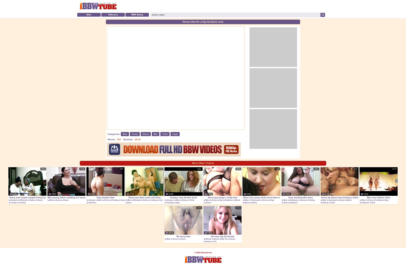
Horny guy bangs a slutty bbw (222, 197)
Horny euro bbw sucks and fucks (144, 197)
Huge (175, 134)
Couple (13, 203)
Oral (161, 200)
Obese (66, 200)
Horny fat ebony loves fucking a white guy (339, 199)
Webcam (23, 200)
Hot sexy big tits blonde (222, 236)
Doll (373, 203)
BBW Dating (137, 14)
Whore (237, 200)
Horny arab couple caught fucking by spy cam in (27, 199)
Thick (165, 134)
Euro (129, 203)
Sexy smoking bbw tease (300, 197)
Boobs (208, 241)
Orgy (272, 200)
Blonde (209, 239)
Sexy (123, 200)
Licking (154, 200)
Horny (135, 134)
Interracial (333, 200)
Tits (215, 241)
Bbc (155, 134)
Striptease (294, 200)
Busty (216, 239)
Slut (221, 200)
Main (89, 14)
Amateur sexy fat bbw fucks (183, 197)
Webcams (113, 14)
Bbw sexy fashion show (378, 197)
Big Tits (224, 239)
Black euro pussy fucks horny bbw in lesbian (261, 199)
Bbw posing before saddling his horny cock (66, 199)
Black (247, 203)
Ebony (146, 134)
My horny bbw (183, 236)
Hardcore (92, 203)
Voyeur (32, 200)
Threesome (255, 200)
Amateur (14, 200)
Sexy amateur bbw (105, 197)
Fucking (22, 203)
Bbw (125, 134)
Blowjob (137, 200)
